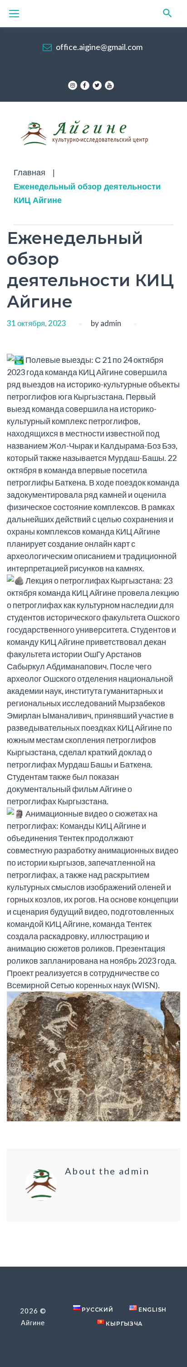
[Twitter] (97, 85)
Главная (29, 172)
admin (110, 323)
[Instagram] (72, 85)
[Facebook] (84, 85)
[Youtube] (109, 85)
